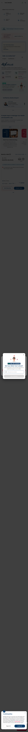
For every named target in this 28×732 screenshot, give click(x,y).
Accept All (19, 726)
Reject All (8, 726)
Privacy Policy (17, 721)
